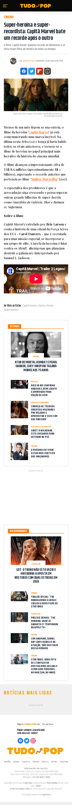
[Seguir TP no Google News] (36, 726)
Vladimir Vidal (29, 61)
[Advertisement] (36, 496)
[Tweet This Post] (31, 71)
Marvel (49, 305)
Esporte (26, 762)
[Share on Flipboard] (39, 71)
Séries (54, 762)
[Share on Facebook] (23, 71)
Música (45, 762)
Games (16, 762)
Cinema (41, 305)
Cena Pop (64, 762)
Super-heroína (11, 309)
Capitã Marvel (29, 305)
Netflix (7, 762)
